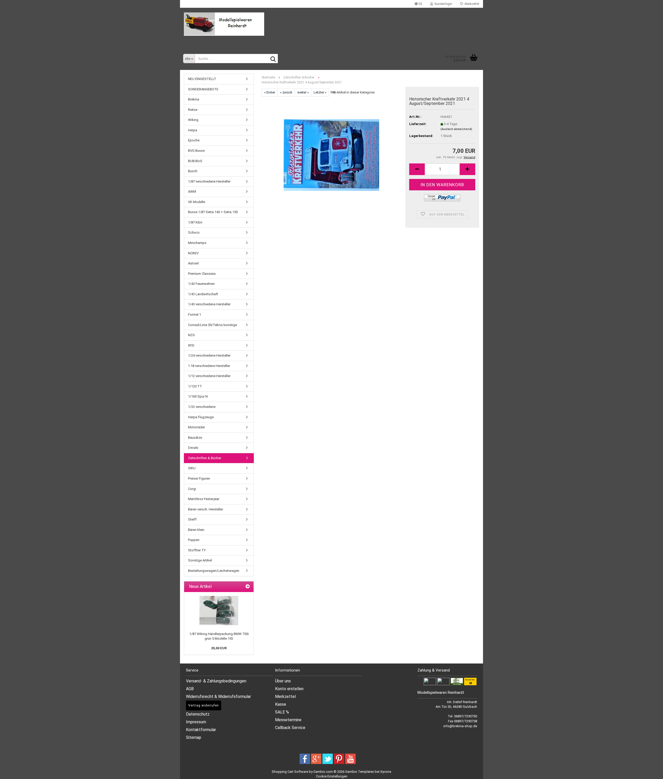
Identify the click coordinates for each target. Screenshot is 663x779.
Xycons (385, 772)
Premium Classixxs (202, 274)
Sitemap (193, 737)
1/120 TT (195, 386)
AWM (192, 191)
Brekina (193, 99)
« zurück (286, 92)
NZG (191, 335)
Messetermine (288, 719)
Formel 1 (194, 314)
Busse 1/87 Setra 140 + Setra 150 (213, 212)
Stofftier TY (197, 550)
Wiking (193, 120)
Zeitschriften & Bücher (204, 458)
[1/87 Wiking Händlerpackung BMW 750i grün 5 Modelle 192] (218, 610)
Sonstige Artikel (200, 560)
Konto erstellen (289, 688)
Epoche (193, 140)
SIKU (192, 468)
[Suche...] (273, 58)
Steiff (192, 519)
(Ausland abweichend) (456, 129)
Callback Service (290, 727)
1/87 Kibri (195, 222)
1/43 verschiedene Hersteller (209, 304)
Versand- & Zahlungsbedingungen (216, 681)
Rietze (192, 110)
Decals (193, 448)
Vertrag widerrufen (203, 705)
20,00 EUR (219, 648)
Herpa (192, 130)
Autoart (193, 263)
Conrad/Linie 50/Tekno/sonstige (212, 325)
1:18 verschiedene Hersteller (209, 366)
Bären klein (196, 530)
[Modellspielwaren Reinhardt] (331, 24)
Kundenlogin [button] (442, 4)
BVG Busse (196, 151)
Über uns (283, 681)
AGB (190, 688)
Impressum (196, 721)
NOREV (193, 253)
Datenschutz (198, 714)
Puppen (193, 540)
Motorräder (196, 427)
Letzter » (320, 92)
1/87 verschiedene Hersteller (209, 181)
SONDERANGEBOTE (203, 89)
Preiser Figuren (199, 478)
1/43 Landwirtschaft (203, 294)
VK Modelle (196, 202)
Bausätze (195, 437)
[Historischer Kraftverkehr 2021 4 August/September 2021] (331, 154)
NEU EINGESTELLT (202, 79)
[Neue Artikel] (248, 587)
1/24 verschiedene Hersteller (209, 355)
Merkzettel (471, 4)
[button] (418, 4)
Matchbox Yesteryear (203, 499)
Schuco (194, 232)
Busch (192, 171)
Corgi (192, 489)
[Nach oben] (653, 771)
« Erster (269, 92)
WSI (191, 345)
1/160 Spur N (198, 396)
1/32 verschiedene (201, 407)
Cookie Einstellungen (331, 776)
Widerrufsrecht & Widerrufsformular (218, 696)
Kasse (280, 704)
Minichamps (197, 243)
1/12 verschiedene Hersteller (209, 376)
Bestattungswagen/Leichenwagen (213, 571)
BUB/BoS (195, 161)
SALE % (282, 712)
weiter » (303, 92)
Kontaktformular (201, 729)
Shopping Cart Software (290, 772)
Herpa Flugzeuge (201, 417)
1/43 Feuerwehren (201, 284)
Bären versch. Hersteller (205, 509)
